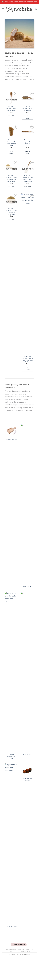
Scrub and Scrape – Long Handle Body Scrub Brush (27, 178)
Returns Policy (28, 949)
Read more (11, 115)
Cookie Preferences (19, 944)
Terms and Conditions (13, 949)
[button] (3, 9)
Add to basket (27, 117)
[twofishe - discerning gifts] (19, 9)
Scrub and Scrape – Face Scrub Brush (11, 108)
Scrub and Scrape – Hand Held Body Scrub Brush (11, 211)
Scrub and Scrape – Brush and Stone (28, 108)
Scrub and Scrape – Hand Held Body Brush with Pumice (27, 359)
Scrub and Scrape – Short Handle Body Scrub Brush (11, 178)
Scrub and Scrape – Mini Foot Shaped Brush (11, 142)
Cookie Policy (26, 951)
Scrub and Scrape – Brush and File (28, 141)
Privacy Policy (14, 951)
